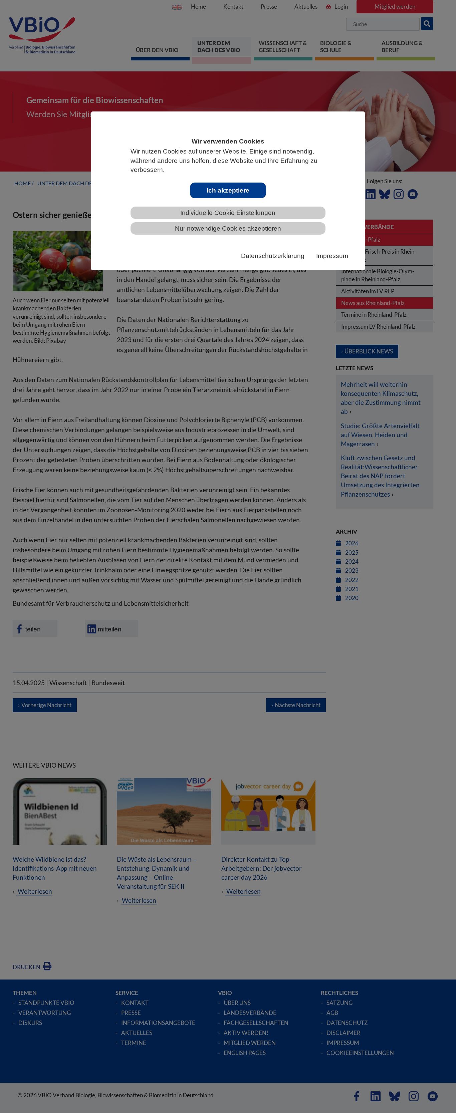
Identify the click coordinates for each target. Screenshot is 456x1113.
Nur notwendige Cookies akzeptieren (228, 228)
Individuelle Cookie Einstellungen (227, 212)
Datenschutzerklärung (272, 255)
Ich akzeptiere (228, 190)
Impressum (332, 255)
